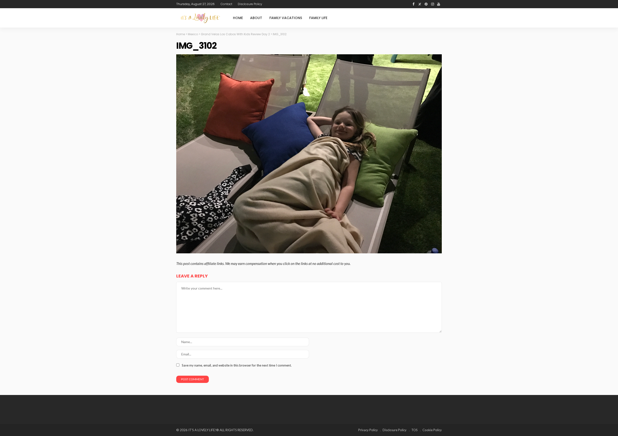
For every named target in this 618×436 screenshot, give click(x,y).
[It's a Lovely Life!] (200, 18)
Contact (226, 4)
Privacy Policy (368, 430)
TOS (414, 430)
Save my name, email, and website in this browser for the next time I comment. (237, 365)
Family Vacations (285, 17)
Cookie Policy (432, 430)
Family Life (318, 17)
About (256, 17)
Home (238, 17)
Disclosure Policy (250, 4)
